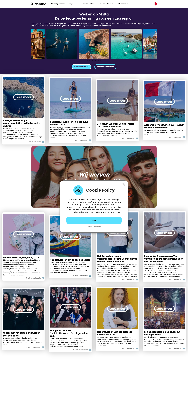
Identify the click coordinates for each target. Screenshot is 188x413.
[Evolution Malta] (39, 4)
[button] (123, 184)
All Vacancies (123, 4)
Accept (94, 220)
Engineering (73, 4)
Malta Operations (58, 4)
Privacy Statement (94, 227)
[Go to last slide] (32, 44)
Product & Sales (89, 4)
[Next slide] (155, 44)
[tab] (87, 60)
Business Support (106, 4)
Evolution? (105, 67)
